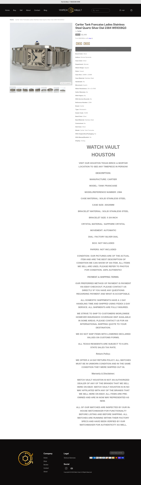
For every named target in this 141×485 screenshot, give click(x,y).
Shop (45, 461)
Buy (14, 10)
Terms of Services (69, 458)
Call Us (79, 43)
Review (46, 464)
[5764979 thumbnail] (13, 90)
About (28, 10)
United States (116, 453)
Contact (37, 10)
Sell (21, 10)
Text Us (87, 43)
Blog (45, 10)
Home (7, 10)
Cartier (79, 31)
